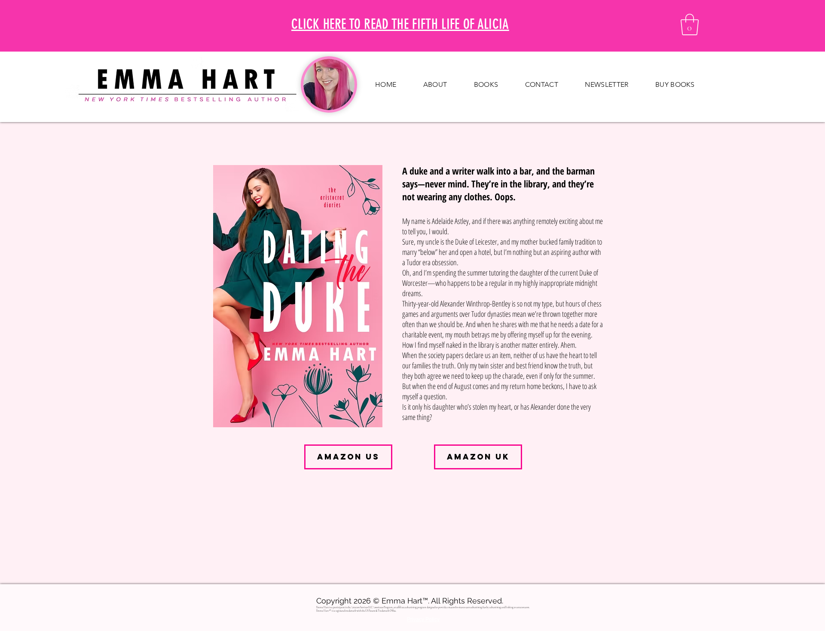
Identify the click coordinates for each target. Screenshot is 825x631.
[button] (690, 24)
